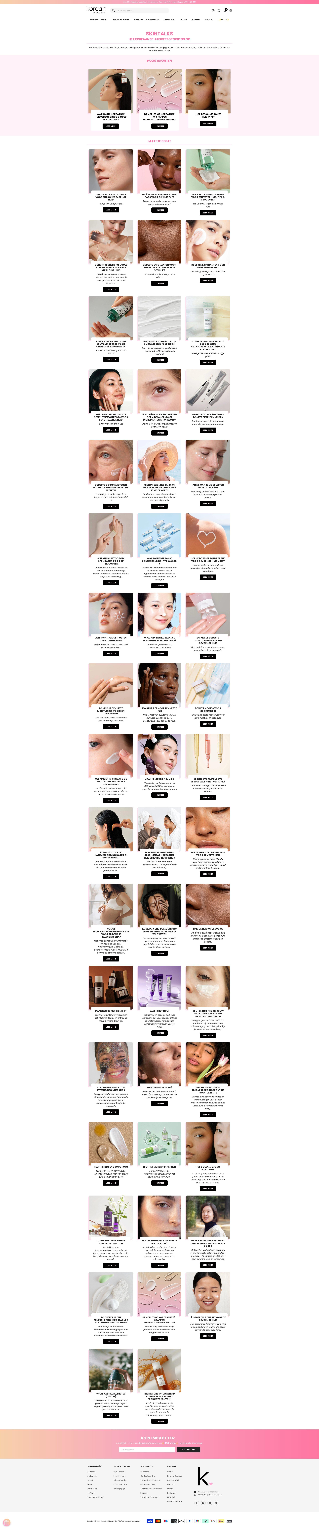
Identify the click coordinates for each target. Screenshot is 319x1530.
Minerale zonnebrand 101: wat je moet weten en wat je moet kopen (159, 488)
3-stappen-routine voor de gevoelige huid (208, 1318)
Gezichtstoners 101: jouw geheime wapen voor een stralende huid (111, 267)
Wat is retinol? (159, 1011)
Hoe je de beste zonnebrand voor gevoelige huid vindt (208, 559)
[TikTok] (209, 1503)
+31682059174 (212, 1492)
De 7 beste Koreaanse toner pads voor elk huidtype (159, 195)
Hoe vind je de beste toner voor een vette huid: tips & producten (208, 197)
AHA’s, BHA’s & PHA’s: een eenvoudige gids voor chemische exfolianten (111, 344)
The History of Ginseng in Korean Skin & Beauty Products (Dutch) (159, 1396)
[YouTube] (216, 1503)
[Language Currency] (230, 10)
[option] (159, 2)
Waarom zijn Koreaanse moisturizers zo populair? (159, 639)
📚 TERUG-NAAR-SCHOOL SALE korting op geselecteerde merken (159, 2)
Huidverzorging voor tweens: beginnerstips (111, 1088)
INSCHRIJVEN (189, 1449)
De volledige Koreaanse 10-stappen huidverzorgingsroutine (159, 1320)
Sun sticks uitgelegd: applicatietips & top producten (110, 561)
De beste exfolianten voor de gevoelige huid (208, 266)
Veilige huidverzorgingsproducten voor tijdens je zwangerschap (111, 932)
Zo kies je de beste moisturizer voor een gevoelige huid (208, 640)
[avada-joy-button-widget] (6, 1523)
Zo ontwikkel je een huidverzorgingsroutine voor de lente (208, 1090)
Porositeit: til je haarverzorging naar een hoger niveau (110, 855)
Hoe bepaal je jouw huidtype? (208, 1168)
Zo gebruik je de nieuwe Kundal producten (110, 1242)
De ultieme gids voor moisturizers (208, 709)
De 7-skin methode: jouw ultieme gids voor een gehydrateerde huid (208, 1014)
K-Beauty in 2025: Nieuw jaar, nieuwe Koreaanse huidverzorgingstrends (159, 855)
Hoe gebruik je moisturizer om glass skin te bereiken (159, 342)
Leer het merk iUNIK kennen (159, 1166)
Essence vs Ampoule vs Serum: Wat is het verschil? (208, 780)
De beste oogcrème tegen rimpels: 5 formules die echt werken (110, 488)
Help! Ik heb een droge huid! (111, 1166)
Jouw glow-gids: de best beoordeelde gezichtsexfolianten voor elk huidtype (208, 345)
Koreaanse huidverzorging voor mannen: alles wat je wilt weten (159, 931)
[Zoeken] (139, 10)
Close (231, 2)
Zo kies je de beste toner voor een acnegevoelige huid (110, 197)
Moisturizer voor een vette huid (159, 709)
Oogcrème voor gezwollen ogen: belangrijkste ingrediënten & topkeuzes (159, 417)
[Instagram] (203, 1503)
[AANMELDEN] (213, 10)
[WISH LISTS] (219, 10)
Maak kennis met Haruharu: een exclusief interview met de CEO (208, 1243)
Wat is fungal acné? (159, 1087)
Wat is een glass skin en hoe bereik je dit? (159, 1242)
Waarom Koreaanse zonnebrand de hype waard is (159, 561)
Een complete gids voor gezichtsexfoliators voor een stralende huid (111, 417)
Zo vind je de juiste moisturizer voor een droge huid (110, 711)
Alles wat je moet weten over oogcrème (208, 486)
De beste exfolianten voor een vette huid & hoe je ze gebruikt (159, 267)
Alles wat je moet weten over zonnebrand (110, 639)
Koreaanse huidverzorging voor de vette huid (208, 853)
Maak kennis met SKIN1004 (111, 1011)
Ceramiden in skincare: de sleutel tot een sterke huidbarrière (111, 781)
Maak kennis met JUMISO (159, 779)
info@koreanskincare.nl (213, 1495)
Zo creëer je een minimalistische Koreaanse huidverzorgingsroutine (111, 1320)
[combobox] (142, 10)
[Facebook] (196, 1503)
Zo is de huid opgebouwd (208, 928)
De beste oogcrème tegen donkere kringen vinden (208, 415)
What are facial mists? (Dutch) (110, 1395)
